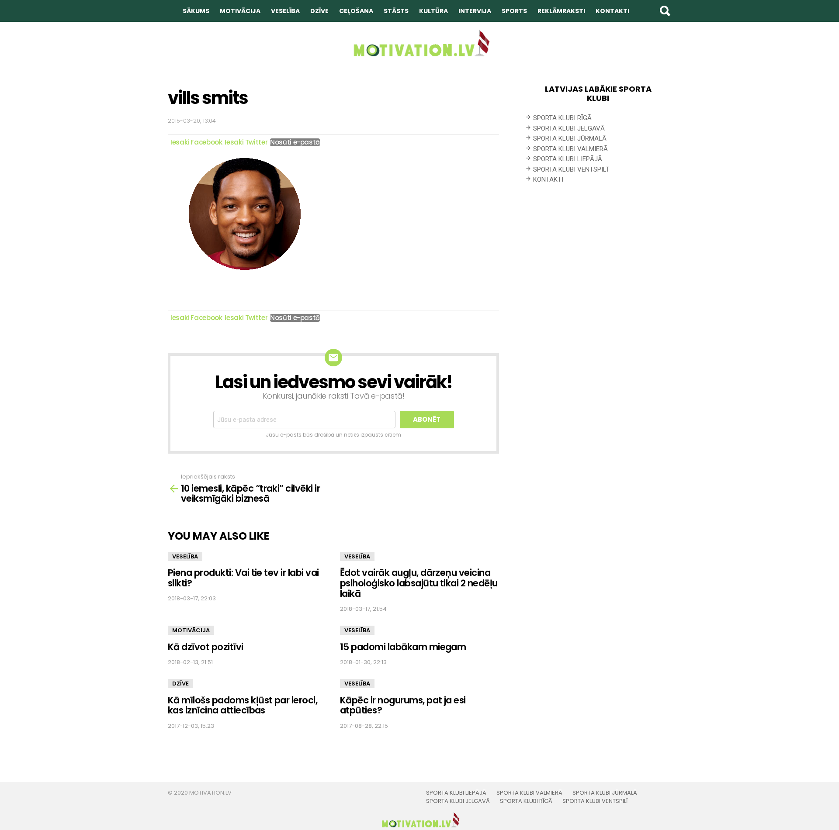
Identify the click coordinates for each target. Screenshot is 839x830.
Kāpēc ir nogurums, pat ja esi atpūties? (403, 705)
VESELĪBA (285, 11)
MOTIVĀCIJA (240, 11)
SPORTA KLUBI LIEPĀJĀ (567, 159)
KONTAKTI (612, 11)
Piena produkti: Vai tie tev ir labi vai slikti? (243, 577)
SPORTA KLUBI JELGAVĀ (569, 128)
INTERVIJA (474, 11)
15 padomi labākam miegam (403, 647)
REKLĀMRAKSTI (561, 11)
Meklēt (664, 11)
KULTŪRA (433, 11)
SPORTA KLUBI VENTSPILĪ (570, 169)
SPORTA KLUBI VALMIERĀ (570, 149)
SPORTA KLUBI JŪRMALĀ (570, 138)
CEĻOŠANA (356, 11)
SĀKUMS (196, 11)
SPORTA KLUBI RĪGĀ (562, 118)
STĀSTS (396, 11)
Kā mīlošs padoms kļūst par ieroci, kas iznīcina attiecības (242, 705)
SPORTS (514, 11)
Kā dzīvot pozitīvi (205, 647)
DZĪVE (319, 11)
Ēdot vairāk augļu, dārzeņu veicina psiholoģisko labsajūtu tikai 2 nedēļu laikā (419, 582)
